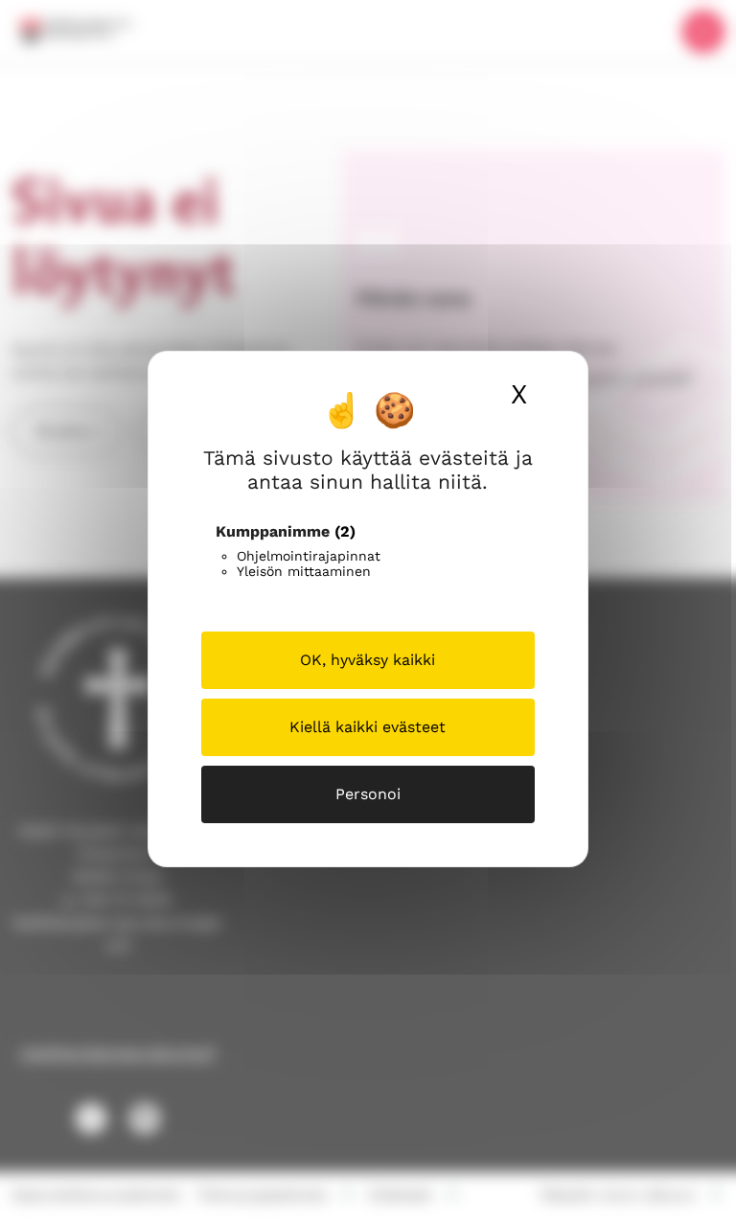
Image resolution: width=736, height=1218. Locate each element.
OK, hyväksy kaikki (367, 660)
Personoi (368, 794)
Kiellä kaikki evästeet (367, 727)
